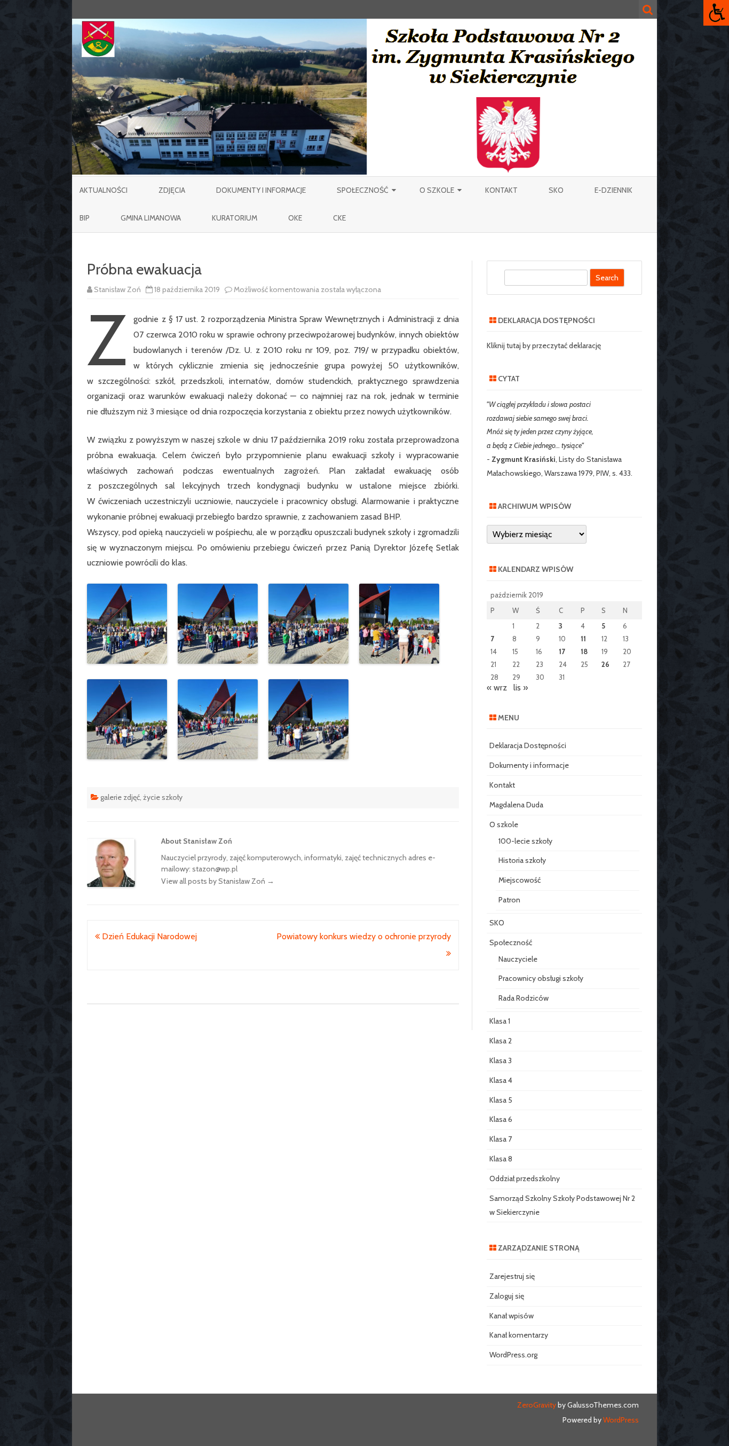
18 (584, 651)
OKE (295, 218)
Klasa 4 (500, 1080)
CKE (339, 218)
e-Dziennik (613, 190)
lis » (520, 687)
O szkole (436, 190)
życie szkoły (163, 797)
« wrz (497, 687)
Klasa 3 (500, 1060)
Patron (509, 900)
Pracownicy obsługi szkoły (540, 978)
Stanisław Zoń (117, 289)
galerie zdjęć (120, 797)
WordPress (620, 1420)
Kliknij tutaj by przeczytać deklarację (544, 345)
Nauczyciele (517, 959)
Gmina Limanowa (151, 218)
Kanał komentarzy (518, 1335)
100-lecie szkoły (525, 841)
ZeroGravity (536, 1405)
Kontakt (501, 190)
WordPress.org (513, 1354)
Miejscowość (519, 880)
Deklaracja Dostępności (527, 745)
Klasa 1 (499, 1021)
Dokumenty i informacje (261, 190)
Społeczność (363, 190)
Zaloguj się (506, 1296)
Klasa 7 (500, 1139)
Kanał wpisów (511, 1316)
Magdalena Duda (516, 805)
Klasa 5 (500, 1100)
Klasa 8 (500, 1159)
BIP (85, 218)
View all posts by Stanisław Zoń (217, 881)
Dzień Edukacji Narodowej (148, 936)
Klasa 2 (500, 1041)
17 (562, 651)
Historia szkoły (522, 860)
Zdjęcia (172, 190)
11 (583, 638)
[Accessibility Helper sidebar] (716, 13)
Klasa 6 (500, 1119)
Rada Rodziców (523, 998)
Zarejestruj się (512, 1276)
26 (605, 664)
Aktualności (104, 190)
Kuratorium (234, 218)
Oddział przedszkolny (524, 1178)
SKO (556, 190)
